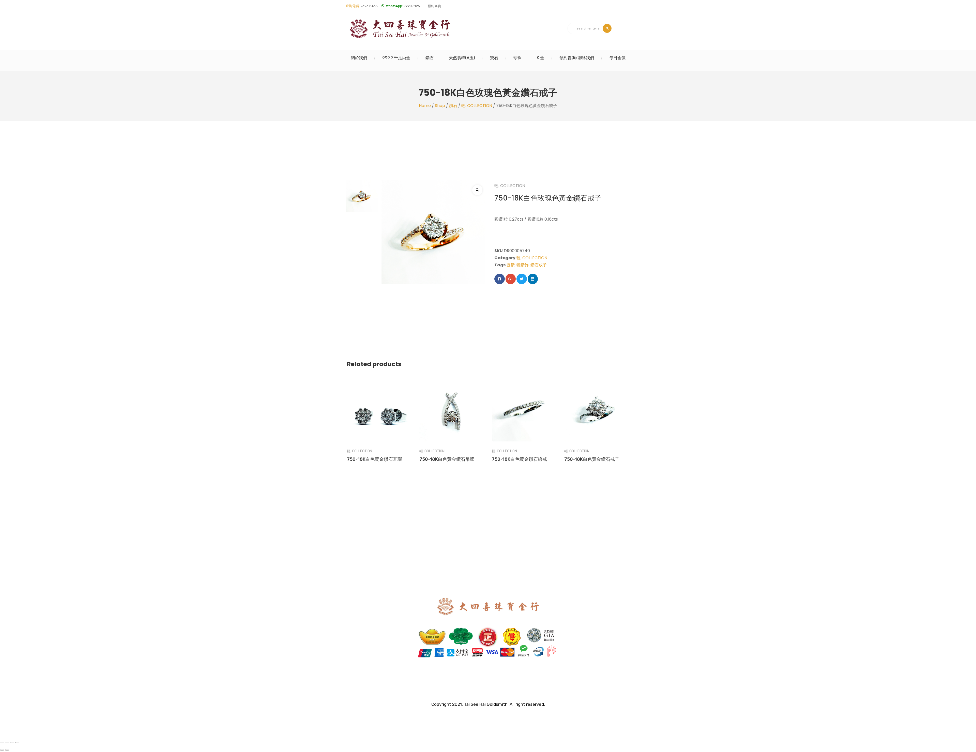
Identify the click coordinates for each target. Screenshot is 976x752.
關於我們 (359, 57)
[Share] (7, 742)
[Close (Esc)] (2, 742)
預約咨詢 (434, 6)
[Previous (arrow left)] (2, 749)
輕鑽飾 (522, 265)
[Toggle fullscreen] (12, 742)
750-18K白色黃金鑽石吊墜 (447, 459)
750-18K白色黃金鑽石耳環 (374, 459)
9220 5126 (403, 6)
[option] (362, 196)
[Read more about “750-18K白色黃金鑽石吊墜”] (452, 402)
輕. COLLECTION (476, 106)
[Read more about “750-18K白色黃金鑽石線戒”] (524, 402)
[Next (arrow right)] (7, 749)
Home (425, 106)
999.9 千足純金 (396, 57)
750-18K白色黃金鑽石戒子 (591, 459)
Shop (440, 106)
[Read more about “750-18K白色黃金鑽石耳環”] (379, 402)
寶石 (494, 57)
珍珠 (517, 57)
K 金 (540, 57)
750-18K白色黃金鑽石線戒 (519, 459)
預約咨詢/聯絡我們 (576, 57)
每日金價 (617, 57)
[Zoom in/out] (17, 742)
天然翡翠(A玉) (462, 57)
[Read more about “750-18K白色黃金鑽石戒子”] (596, 402)
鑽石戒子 (538, 265)
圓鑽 (511, 265)
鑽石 (429, 57)
